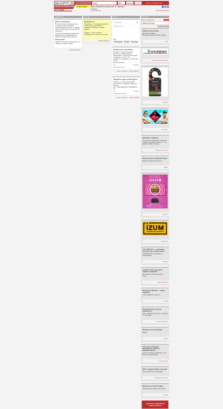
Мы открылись (163, 26)
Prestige (165, 395)
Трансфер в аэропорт (161, 150)
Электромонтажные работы (160, 60)
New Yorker (164, 129)
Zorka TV (165, 214)
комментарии (133, 71)
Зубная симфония (162, 282)
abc (114, 65)
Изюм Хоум (164, 241)
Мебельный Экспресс (161, 378)
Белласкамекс (163, 361)
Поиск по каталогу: (147, 20)
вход (157, 10)
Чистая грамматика (162, 321)
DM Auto (165, 261)
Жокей (166, 301)
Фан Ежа (165, 102)
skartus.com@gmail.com (154, 3)
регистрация (164, 10)
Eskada (166, 338)
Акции (166, 20)
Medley (166, 167)
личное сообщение (122, 71)
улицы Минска (96, 11)
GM (167, 41)
